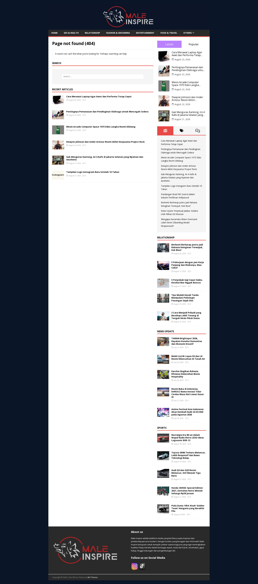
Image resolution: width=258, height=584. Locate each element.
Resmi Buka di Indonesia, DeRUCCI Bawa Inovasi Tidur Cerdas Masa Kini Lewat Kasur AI (187, 393)
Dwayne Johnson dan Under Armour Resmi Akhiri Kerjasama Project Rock (105, 141)
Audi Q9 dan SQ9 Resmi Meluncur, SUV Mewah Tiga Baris (186, 473)
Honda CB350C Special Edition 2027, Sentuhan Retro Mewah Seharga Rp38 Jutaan (187, 490)
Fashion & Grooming (118, 32)
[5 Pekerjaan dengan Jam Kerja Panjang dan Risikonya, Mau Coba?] (163, 268)
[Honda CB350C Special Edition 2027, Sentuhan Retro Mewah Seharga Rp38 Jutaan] (163, 493)
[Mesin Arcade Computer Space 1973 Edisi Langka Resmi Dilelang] (58, 132)
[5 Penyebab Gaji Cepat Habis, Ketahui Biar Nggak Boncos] (163, 285)
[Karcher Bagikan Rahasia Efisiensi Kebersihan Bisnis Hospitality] (163, 377)
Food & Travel (169, 32)
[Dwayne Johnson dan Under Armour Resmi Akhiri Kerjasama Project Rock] (58, 147)
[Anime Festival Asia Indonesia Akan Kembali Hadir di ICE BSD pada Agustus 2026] (163, 415)
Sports (161, 427)
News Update (165, 331)
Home (54, 32)
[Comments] (198, 130)
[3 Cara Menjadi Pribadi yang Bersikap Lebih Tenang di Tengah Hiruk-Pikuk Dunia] (163, 318)
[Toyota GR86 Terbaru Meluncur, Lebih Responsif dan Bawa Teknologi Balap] (163, 458)
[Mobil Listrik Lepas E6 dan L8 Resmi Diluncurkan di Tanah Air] (163, 362)
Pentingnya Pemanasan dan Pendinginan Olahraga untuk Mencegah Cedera (107, 111)
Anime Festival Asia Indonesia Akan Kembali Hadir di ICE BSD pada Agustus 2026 (187, 412)
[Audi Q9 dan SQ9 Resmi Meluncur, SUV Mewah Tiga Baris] (163, 476)
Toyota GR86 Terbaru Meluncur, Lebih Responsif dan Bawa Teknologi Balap (188, 455)
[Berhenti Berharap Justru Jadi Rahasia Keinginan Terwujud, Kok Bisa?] (163, 250)
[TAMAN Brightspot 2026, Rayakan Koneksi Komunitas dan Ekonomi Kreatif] (163, 344)
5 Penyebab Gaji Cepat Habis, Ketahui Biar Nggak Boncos (187, 281)
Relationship (92, 32)
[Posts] (165, 130)
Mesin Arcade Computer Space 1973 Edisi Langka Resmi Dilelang (100, 126)
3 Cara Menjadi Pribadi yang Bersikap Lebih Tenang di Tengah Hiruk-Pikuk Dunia (186, 315)
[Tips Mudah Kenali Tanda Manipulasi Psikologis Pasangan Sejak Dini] (163, 301)
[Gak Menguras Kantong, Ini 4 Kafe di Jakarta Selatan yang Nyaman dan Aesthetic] (58, 162)
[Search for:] (102, 76)
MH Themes (93, 577)
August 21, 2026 (182, 119)
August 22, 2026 (182, 89)
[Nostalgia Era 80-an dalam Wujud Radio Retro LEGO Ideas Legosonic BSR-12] (163, 440)
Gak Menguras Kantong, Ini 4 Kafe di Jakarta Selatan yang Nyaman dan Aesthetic (104, 158)
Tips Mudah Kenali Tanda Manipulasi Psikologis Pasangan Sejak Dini (185, 298)
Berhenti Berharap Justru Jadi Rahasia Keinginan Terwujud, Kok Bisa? (187, 247)
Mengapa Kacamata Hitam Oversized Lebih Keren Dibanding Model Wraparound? (179, 222)
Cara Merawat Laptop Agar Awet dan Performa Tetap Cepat (99, 96)
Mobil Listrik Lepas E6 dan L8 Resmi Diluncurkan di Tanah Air (188, 357)
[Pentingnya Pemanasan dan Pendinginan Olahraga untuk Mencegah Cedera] (58, 117)
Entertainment (145, 32)
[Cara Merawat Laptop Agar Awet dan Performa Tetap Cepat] (58, 102)
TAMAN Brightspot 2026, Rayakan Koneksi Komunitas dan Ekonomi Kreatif (186, 341)
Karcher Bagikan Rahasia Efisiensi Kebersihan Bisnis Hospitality (185, 374)
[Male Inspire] (129, 28)
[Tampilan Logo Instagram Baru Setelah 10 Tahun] (58, 178)
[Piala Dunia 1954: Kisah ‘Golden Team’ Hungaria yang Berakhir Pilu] (163, 511)
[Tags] (181, 130)
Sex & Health (71, 32)
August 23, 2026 (182, 59)
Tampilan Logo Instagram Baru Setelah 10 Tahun (92, 172)
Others (187, 32)
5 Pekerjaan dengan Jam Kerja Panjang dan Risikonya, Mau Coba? (187, 265)
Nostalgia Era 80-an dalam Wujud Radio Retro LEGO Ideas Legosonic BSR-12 (187, 437)
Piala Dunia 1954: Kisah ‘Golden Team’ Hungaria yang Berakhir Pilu (187, 508)
